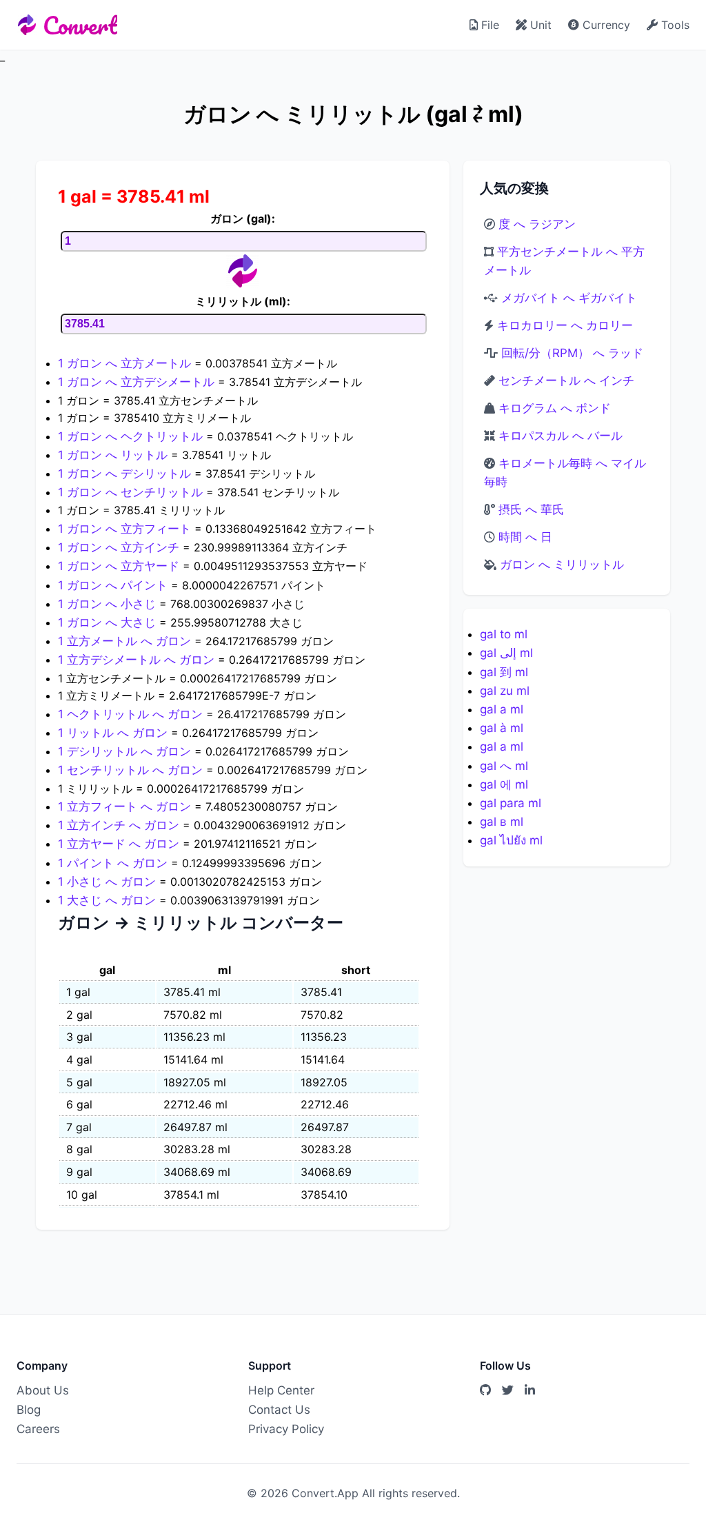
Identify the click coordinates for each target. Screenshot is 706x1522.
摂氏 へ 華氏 (531, 509)
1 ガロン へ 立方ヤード (120, 566)
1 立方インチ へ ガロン (120, 825)
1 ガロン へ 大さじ (108, 622)
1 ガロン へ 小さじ (108, 604)
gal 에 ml (504, 784)
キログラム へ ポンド (554, 408)
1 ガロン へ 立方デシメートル (138, 382)
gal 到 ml (504, 672)
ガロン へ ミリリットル (562, 564)
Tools (673, 25)
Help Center (281, 1390)
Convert (80, 25)
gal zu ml (505, 691)
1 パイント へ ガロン (114, 863)
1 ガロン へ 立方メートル (126, 363)
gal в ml (501, 822)
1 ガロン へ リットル (114, 455)
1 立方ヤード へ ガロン (120, 844)
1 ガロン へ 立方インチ (120, 547)
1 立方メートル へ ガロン (126, 641)
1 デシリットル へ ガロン (126, 751)
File (488, 25)
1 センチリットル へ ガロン (132, 770)
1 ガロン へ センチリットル (132, 492)
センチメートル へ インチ (566, 380)
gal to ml (503, 634)
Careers (38, 1429)
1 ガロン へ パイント (114, 585)
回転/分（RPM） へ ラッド (572, 353)
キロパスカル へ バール (560, 436)
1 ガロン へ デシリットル (126, 473)
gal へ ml (504, 766)
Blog (29, 1410)
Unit (539, 25)
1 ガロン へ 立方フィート (126, 529)
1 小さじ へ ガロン (108, 882)
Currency (604, 25)
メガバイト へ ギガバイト (569, 298)
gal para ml (510, 803)
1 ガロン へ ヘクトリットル (132, 436)
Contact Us (279, 1410)
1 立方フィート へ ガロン (126, 806)
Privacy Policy (286, 1429)
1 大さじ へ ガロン (108, 900)
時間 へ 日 (525, 537)
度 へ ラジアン (537, 224)
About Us (43, 1390)
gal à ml (501, 728)
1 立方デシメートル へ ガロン (138, 660)
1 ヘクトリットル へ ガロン (132, 714)
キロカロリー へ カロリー (565, 325)
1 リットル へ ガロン (114, 733)
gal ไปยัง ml (511, 840)
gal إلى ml (506, 653)
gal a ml (501, 709)
